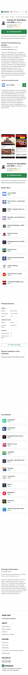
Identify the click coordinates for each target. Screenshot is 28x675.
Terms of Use (5, 645)
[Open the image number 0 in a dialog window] (8, 146)
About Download (6, 626)
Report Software (15, 345)
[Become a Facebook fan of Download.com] (3, 661)
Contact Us (4, 631)
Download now (15, 32)
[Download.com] (5, 12)
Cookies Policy (5, 648)
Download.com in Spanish (8, 634)
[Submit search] (11, 12)
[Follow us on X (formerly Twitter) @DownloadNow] (6, 661)
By (12, 25)
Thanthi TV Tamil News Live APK (16, 21)
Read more (15, 49)
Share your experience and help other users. (13, 38)
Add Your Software (6, 629)
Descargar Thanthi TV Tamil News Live (11, 357)
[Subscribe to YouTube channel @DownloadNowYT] (9, 661)
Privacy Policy (5, 642)
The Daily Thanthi (7, 571)
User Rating (10, 26)
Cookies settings (6, 653)
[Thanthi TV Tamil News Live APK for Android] (3, 23)
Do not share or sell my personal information (12, 650)
